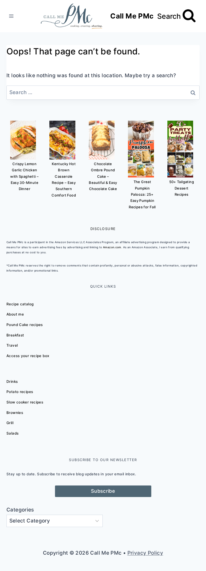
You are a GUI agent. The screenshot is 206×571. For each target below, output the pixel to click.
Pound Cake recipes (24, 324)
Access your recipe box (27, 356)
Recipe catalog (20, 304)
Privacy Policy (145, 553)
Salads (12, 433)
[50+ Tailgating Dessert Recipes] (180, 149)
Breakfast (15, 335)
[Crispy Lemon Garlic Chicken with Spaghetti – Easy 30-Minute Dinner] (23, 140)
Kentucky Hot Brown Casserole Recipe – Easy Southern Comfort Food (64, 179)
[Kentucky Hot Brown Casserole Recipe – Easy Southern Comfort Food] (62, 140)
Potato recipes (19, 392)
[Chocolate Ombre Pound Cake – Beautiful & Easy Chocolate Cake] (102, 140)
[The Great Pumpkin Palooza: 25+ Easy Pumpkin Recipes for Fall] (141, 149)
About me (15, 314)
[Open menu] (11, 16)
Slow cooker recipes (24, 402)
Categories (20, 510)
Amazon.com (112, 247)
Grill (9, 423)
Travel (12, 345)
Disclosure (103, 229)
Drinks (12, 381)
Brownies (14, 412)
